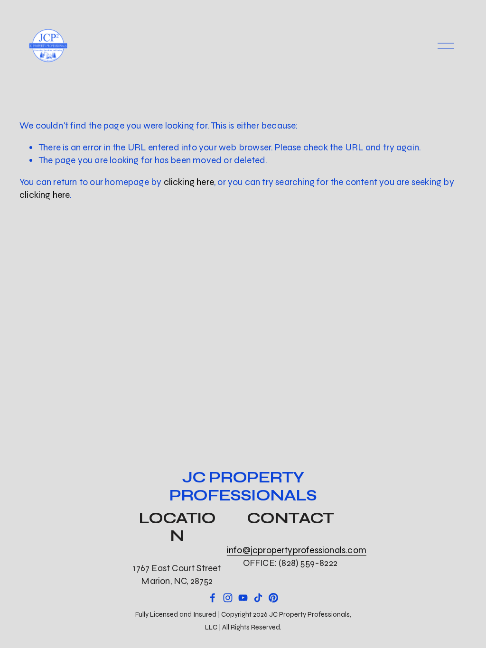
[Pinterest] (273, 597)
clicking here (189, 181)
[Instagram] (228, 597)
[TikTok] (258, 597)
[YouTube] (243, 597)
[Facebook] (212, 597)
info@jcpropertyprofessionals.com (296, 550)
